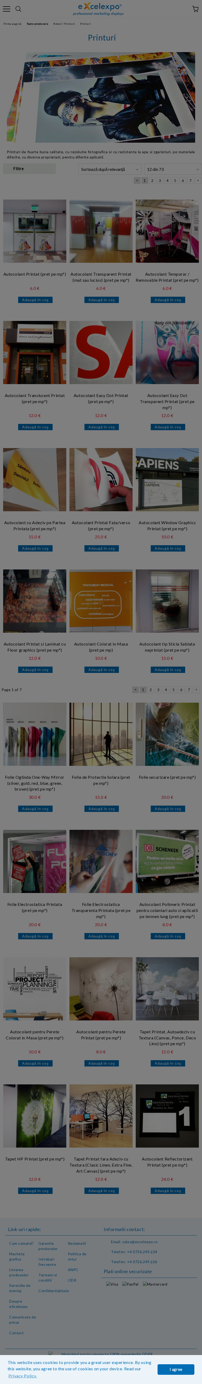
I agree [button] (176, 1369)
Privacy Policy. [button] (22, 1375)
